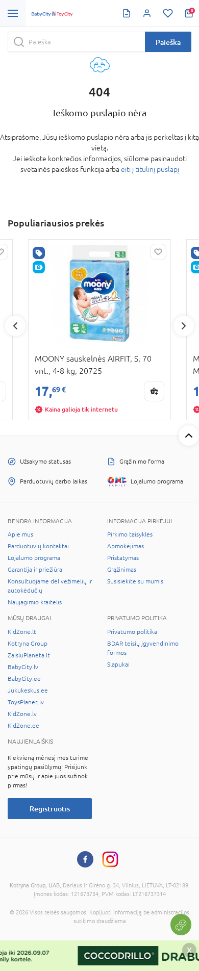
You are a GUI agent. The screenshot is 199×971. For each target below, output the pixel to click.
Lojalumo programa (34, 557)
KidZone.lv (22, 714)
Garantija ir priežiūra (35, 569)
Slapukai (118, 664)
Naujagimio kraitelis (35, 602)
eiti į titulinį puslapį (150, 169)
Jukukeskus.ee (28, 690)
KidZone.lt (22, 631)
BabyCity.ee (24, 678)
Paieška (168, 42)
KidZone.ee (23, 725)
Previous (15, 326)
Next (183, 326)
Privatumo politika (132, 631)
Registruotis (50, 808)
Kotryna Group (27, 643)
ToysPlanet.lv (26, 702)
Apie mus (20, 534)
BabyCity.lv (23, 667)
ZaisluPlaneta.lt (29, 655)
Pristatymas (123, 557)
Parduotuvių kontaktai (38, 546)
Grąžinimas (121, 569)
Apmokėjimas (125, 546)
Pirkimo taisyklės (130, 534)
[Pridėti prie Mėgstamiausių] (158, 252)
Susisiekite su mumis (135, 581)
